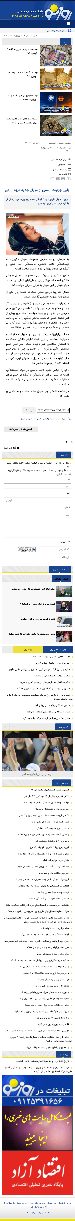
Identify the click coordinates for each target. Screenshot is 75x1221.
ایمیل (68, 493)
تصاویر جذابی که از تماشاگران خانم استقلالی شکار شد (37, 774)
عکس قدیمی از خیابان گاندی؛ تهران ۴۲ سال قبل (46, 796)
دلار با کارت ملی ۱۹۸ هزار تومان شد (52, 1018)
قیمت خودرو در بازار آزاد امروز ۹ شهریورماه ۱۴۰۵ (23, 98)
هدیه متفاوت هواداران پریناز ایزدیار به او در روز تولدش (43, 999)
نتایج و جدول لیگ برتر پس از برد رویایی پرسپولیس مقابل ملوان (39, 669)
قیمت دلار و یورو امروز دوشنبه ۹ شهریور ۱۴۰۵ (22, 51)
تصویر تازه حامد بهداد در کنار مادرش (52, 986)
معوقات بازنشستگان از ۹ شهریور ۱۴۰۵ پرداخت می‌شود (43, 867)
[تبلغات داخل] (37, 1090)
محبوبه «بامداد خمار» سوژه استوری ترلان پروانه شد (44, 992)
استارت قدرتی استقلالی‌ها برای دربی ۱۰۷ (49, 790)
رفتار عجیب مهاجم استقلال (56, 860)
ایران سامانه (31, 1212)
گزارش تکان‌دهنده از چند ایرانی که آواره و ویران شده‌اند (40, 30)
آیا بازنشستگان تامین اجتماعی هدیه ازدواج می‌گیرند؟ (43, 935)
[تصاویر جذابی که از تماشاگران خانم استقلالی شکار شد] (37, 766)
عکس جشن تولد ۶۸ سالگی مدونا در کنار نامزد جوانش (31, 634)
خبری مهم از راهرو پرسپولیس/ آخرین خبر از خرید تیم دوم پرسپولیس (36, 941)
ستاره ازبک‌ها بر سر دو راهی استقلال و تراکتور (48, 712)
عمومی (52, 143)
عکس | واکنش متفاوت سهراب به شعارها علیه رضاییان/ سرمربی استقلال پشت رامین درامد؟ (40, 1039)
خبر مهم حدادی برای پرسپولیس (54, 873)
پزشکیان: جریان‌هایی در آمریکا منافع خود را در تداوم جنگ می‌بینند (37, 905)
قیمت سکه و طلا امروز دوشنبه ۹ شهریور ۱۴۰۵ (23, 74)
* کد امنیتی (65, 542)
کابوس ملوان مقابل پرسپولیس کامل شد (51, 657)
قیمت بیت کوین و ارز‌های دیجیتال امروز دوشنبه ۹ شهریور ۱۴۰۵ (21, 121)
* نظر (67, 507)
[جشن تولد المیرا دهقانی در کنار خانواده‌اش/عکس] (64, 591)
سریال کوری (26, 418)
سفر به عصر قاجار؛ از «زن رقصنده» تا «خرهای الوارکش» (43, 854)
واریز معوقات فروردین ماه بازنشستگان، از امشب (46, 973)
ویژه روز (28, 649)
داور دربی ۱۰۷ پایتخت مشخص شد (52, 841)
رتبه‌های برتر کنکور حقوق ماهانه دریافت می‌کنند (46, 1048)
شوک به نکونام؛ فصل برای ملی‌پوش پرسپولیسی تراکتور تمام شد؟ (38, 911)
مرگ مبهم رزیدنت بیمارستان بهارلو (53, 954)
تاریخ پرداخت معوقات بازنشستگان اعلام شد (48, 899)
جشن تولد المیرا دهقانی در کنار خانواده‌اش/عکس (33, 589)
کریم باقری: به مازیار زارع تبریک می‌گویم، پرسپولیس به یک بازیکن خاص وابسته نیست (40, 697)
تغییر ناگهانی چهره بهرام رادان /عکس (38, 619)
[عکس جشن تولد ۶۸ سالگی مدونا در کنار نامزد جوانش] (64, 636)
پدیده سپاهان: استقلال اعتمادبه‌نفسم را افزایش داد (44, 967)
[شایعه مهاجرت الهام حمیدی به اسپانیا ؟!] (64, 606)
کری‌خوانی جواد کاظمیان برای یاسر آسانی (49, 847)
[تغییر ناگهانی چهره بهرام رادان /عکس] (64, 621)
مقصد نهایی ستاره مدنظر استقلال (53, 828)
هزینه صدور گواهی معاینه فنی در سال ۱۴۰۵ (48, 948)
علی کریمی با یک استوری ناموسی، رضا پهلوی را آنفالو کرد (42, 1012)
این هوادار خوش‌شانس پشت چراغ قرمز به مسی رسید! (42, 879)
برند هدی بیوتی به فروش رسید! (53, 980)
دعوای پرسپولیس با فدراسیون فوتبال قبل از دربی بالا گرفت (42, 689)
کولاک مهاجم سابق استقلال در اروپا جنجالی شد (46, 803)
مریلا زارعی (48, 418)
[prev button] (13, 726)
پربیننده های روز (58, 649)
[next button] (6, 726)
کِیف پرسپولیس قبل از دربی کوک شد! (52, 676)
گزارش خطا (10, 448)
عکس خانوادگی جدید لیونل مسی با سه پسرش (46, 1005)
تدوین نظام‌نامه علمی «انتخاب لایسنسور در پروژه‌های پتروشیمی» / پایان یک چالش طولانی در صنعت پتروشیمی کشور (38, 920)
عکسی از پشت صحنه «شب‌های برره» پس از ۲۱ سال (44, 815)
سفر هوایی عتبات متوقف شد (55, 928)
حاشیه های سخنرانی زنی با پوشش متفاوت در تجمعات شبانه (40, 960)
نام (69, 479)
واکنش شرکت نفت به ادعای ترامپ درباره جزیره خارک (43, 835)
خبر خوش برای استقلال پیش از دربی (52, 663)
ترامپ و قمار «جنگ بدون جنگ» (53, 892)
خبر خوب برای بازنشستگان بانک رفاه (51, 809)
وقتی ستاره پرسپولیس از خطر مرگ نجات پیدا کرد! (46, 718)
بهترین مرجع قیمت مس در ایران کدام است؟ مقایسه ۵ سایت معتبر (36, 1031)
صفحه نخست (64, 143)
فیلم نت (37, 418)
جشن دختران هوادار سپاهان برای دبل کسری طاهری (45, 682)
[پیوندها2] (37, 1128)
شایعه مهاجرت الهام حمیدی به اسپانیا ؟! (37, 604)
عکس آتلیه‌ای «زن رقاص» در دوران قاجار (50, 822)
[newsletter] (21, 429)
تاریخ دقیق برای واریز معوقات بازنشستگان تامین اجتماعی (42, 1061)
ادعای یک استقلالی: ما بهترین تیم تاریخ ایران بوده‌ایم (43, 886)
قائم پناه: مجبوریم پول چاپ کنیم (53, 1024)
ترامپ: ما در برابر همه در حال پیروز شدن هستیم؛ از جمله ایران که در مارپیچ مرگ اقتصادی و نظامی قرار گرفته (38, 1070)
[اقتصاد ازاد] (37, 1172)
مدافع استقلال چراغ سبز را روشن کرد (52, 705)
